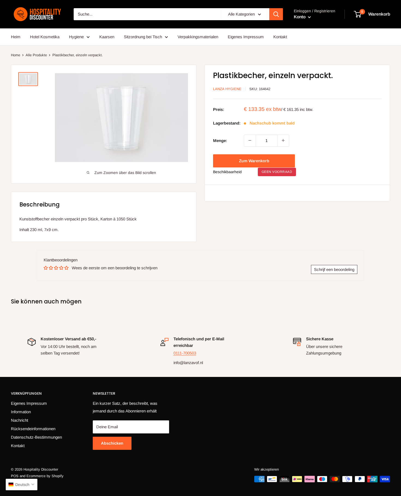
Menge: (220, 140)
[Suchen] (276, 14)
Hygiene (76, 36)
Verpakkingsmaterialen (198, 36)
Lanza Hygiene (227, 89)
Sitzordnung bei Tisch (143, 36)
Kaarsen (106, 36)
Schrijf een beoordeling (334, 269)
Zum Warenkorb (254, 160)
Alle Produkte (36, 55)
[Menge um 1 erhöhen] (283, 140)
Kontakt (280, 36)
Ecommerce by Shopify (45, 476)
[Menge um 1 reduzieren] (250, 140)
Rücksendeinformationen (33, 428)
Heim (15, 36)
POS (15, 476)
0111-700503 (184, 353)
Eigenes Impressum (246, 36)
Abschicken (112, 443)
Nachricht (19, 420)
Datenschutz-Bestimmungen (36, 437)
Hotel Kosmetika (44, 36)
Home (15, 55)
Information (21, 411)
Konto (300, 16)
